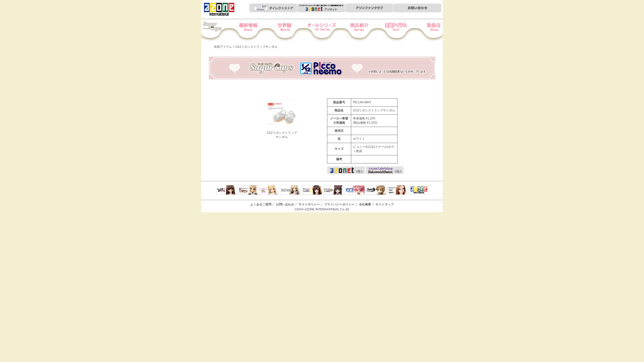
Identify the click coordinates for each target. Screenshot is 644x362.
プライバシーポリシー (339, 204)
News (253, 30)
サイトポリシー (309, 204)
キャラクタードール (355, 190)
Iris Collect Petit (218, 30)
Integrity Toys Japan (397, 190)
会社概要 (365, 204)
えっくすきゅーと (226, 190)
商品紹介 (356, 30)
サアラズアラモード (269, 190)
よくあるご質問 (260, 204)
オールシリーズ (322, 30)
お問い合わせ (285, 204)
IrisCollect (312, 190)
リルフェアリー (248, 190)
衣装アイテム (391, 30)
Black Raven (290, 190)
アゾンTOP (419, 190)
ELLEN (333, 190)
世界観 (287, 30)
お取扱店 (425, 30)
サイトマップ (385, 204)
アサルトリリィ (376, 190)
